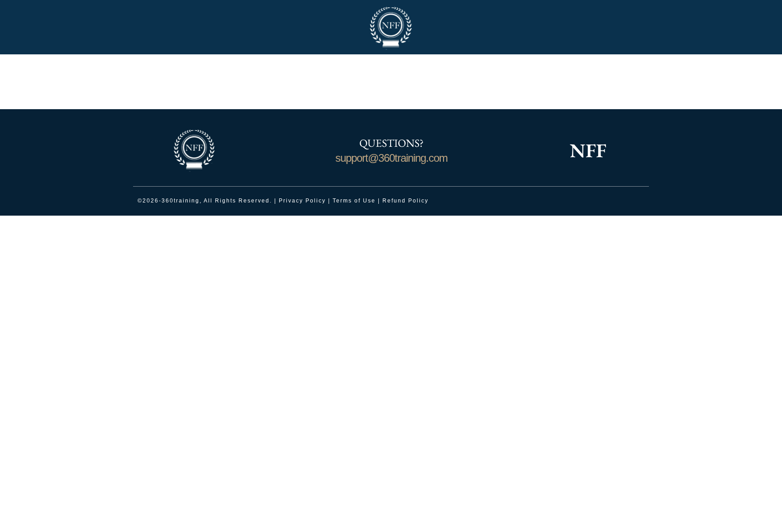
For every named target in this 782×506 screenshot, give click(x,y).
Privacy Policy (302, 201)
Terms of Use (354, 201)
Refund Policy (405, 201)
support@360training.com (391, 158)
